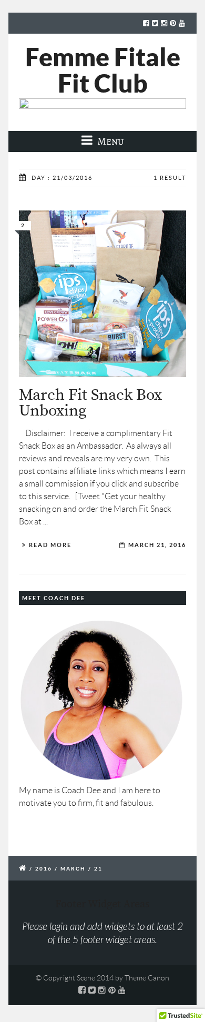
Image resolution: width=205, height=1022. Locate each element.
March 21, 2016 (157, 545)
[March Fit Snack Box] (102, 293)
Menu (109, 141)
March (73, 869)
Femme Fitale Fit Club (102, 70)
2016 (43, 869)
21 (98, 869)
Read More (50, 545)
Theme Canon (147, 978)
